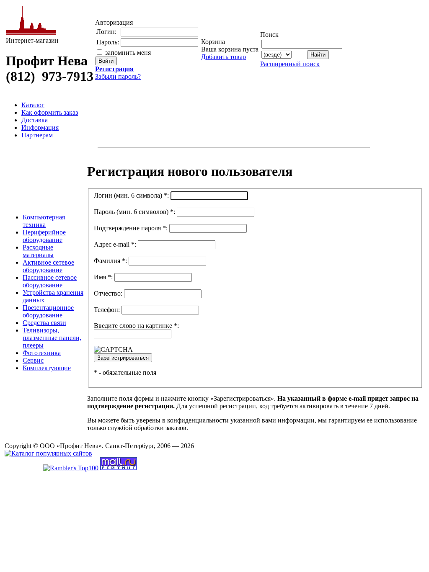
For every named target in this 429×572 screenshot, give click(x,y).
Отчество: (108, 293)
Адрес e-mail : (115, 244)
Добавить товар (223, 56)
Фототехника (42, 352)
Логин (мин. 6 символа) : (131, 195)
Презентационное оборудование (48, 311)
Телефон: (107, 309)
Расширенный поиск (290, 63)
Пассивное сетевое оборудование (50, 281)
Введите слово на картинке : (136, 325)
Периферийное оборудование (44, 236)
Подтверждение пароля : (131, 228)
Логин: (106, 31)
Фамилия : (110, 260)
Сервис (33, 360)
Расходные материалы (38, 251)
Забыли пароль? (118, 76)
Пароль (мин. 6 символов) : (134, 211)
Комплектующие (47, 367)
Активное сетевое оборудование (48, 266)
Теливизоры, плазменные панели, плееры (52, 338)
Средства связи (44, 322)
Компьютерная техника (44, 221)
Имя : (103, 277)
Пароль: (107, 42)
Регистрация (114, 68)
